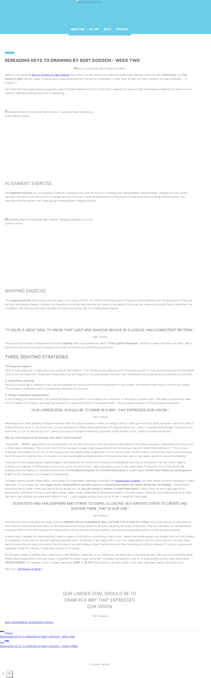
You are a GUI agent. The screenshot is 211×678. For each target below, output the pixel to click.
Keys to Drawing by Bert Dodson (51, 74)
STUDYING (46, 622)
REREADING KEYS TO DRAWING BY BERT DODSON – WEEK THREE (39, 644)
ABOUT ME (77, 29)
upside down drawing (127, 480)
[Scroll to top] (3, 675)
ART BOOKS (12, 622)
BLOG (107, 29)
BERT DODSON (29, 622)
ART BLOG (9, 53)
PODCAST (122, 29)
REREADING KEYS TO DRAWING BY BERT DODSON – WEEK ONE (37, 635)
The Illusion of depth (29, 568)
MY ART (94, 29)
